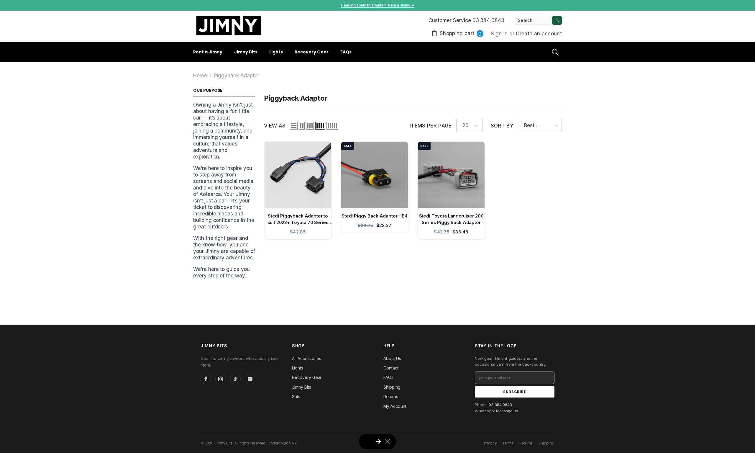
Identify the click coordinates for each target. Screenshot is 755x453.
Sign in (500, 34)
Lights (297, 367)
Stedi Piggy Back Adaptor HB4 (375, 216)
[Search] (538, 20)
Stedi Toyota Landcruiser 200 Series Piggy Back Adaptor (451, 219)
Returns (390, 396)
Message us (507, 410)
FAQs (388, 377)
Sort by (502, 126)
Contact (390, 367)
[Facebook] (206, 379)
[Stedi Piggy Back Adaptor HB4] (374, 175)
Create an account (539, 34)
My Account (394, 406)
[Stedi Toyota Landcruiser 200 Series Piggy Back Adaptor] (451, 175)
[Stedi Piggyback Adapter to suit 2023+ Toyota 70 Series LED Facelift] (298, 175)
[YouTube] (250, 379)
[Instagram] (220, 379)
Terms (508, 443)
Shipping (392, 387)
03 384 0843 (500, 404)
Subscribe (514, 391)
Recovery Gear (306, 377)
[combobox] (533, 20)
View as (274, 126)
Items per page (431, 126)
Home (200, 76)
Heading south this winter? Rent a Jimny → (377, 5)
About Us (392, 358)
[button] (294, 126)
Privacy (490, 443)
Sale (296, 396)
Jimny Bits (301, 387)
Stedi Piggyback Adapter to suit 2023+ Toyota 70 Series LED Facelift (298, 219)
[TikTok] (235, 379)
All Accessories (306, 358)
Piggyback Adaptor (236, 76)
